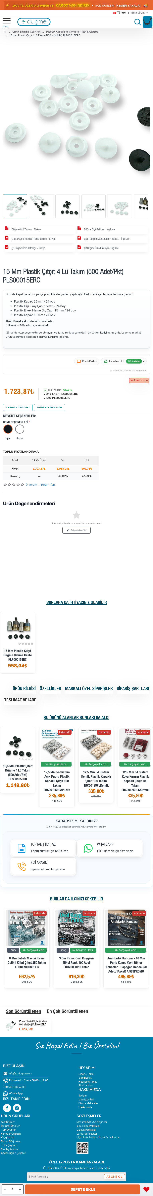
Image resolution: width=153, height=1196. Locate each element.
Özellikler (50, 689)
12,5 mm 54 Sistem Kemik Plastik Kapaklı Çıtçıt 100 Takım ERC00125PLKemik (96, 779)
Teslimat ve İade (20, 700)
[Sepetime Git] (147, 22)
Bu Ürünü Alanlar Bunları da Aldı (76, 718)
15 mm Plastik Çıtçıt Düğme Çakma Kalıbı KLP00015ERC (17, 656)
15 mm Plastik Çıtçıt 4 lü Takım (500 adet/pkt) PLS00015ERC (33, 1023)
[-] (5, 1189)
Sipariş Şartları (133, 689)
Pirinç (13, 950)
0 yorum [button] (31, 485)
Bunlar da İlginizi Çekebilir (76, 899)
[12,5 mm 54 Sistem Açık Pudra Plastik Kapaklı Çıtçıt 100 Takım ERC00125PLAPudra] (57, 744)
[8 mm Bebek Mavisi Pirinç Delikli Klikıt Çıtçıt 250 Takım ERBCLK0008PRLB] (27, 928)
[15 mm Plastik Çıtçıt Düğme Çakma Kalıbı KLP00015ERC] (18, 629)
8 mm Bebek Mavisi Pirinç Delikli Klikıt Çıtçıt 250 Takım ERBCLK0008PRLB (27, 963)
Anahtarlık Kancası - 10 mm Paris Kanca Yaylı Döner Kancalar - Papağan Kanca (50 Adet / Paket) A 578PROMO (126, 965)
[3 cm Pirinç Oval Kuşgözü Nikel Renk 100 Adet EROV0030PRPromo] (76, 928)
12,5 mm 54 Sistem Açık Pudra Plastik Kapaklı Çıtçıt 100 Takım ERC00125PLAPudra (57, 781)
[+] (20, 1189)
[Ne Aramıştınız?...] (136, 22)
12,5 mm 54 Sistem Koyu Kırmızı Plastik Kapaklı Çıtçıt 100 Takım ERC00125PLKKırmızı (135, 781)
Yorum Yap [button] (48, 485)
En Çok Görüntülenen (67, 1011)
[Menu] (4, 22)
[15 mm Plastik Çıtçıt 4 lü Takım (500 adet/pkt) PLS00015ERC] (10, 1025)
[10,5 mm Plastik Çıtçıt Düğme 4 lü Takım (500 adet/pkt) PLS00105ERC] (18, 744)
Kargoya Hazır (57, 764)
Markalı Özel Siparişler (89, 689)
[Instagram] (17, 1108)
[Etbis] (82, 1148)
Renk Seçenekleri (15, 422)
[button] (82, 1189)
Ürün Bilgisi (24, 689)
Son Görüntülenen (23, 1011)
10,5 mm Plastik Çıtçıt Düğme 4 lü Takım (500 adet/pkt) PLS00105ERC (17, 773)
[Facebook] (7, 1108)
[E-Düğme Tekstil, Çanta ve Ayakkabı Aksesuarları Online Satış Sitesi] (5, 31)
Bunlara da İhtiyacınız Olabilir (76, 603)
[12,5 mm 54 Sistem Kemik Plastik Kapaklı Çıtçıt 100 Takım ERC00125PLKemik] (96, 744)
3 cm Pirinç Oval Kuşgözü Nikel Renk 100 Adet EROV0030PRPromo (76, 963)
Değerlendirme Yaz (78, 530)
